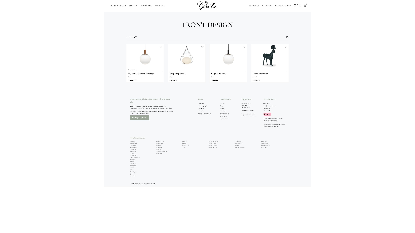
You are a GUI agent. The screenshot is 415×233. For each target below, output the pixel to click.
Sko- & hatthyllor (239, 147)
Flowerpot (133, 145)
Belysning (133, 141)
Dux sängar (133, 172)
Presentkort (201, 108)
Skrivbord (159, 147)
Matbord (158, 145)
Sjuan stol (132, 174)
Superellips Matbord (162, 151)
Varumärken (146, 6)
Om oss (222, 103)
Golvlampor (133, 147)
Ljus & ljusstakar (265, 145)
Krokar (237, 145)
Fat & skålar (264, 143)
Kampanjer (160, 6)
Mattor (132, 167)
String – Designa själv (204, 113)
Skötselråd (201, 103)
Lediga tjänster (224, 119)
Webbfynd (267, 6)
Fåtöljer (132, 153)
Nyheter (133, 6)
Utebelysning (160, 141)
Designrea (254, 6)
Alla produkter (118, 6)
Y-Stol (184, 147)
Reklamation (223, 116)
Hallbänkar (238, 141)
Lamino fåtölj (133, 155)
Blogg (221, 106)
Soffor (131, 170)
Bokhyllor (132, 159)
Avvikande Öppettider (248, 110)
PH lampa (133, 149)
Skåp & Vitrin (186, 145)
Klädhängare (238, 143)
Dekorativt (264, 141)
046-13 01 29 (266, 103)
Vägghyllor (133, 165)
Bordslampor (133, 143)
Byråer (131, 161)
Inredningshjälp (203, 106)
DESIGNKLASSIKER (283, 6)
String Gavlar (212, 143)
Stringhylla (133, 163)
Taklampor (133, 151)
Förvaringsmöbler (135, 157)
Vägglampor (159, 143)
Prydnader (264, 147)
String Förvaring (213, 141)
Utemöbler (133, 176)
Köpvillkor (223, 111)
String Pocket (213, 147)
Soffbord (158, 149)
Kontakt (222, 108)
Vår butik (200, 111)
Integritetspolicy (224, 113)
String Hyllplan (213, 145)
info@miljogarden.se (269, 106)
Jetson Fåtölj (159, 153)
